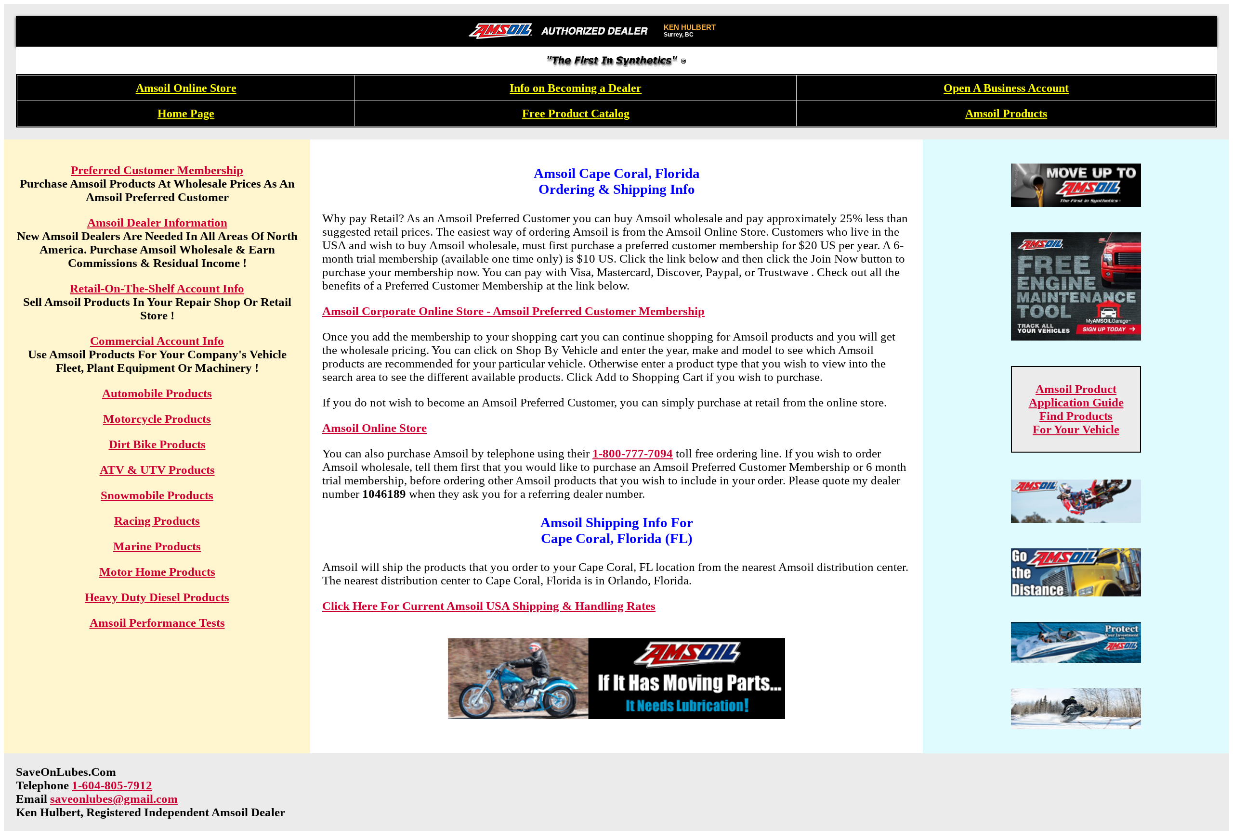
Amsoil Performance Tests (157, 622)
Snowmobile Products (157, 495)
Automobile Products (157, 393)
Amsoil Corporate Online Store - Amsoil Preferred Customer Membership (513, 310)
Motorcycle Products (157, 418)
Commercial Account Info (157, 340)
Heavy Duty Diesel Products (157, 597)
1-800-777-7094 (632, 453)
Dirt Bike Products (157, 444)
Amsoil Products (1006, 113)
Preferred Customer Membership (157, 170)
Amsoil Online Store (186, 88)
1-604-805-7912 (112, 785)
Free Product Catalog (576, 113)
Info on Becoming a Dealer (576, 88)
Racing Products (157, 520)
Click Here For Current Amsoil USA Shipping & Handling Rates (489, 605)
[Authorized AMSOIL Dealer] (561, 31)
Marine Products (157, 546)
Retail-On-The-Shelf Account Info (157, 288)
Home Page (185, 113)
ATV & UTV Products (157, 469)
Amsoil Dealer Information (157, 222)
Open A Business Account (1006, 88)
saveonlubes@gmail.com (114, 798)
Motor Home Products (157, 571)
